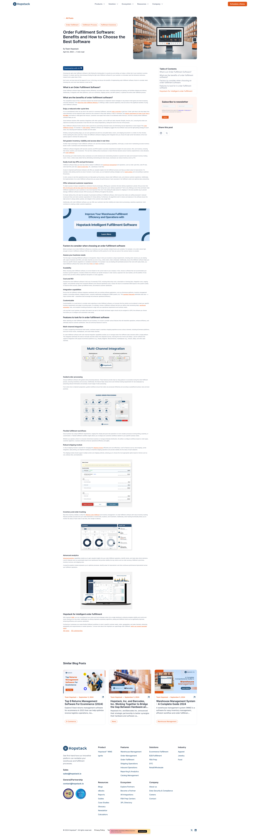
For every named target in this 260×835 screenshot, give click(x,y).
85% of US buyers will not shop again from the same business (80, 188)
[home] (21, 4)
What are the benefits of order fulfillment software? (176, 76)
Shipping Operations (129, 764)
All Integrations (127, 795)
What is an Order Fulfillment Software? (175, 72)
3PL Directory (126, 803)
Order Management (129, 756)
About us (153, 787)
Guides (101, 799)
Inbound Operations (129, 767)
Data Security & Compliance (161, 791)
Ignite (100, 756)
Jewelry (181, 756)
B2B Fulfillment (155, 756)
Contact (152, 799)
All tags (66, 631)
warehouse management (110, 164)
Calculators (103, 814)
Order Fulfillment (127, 760)
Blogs (100, 787)
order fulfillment (70, 152)
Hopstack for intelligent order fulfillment (176, 91)
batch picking (128, 172)
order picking (86, 127)
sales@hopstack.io (72, 773)
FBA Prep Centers (128, 799)
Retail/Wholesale (156, 767)
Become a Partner (128, 791)
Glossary (101, 807)
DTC (151, 764)
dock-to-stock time (82, 166)
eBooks (101, 791)
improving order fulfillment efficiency (88, 102)
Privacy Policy (99, 830)
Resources (103, 782)
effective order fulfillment (93, 514)
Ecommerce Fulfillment (158, 752)
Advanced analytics (68, 558)
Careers (152, 795)
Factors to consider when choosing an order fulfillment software (175, 81)
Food (180, 760)
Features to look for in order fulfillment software (175, 87)
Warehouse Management (131, 752)
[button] (100, 4)
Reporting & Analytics (130, 771)
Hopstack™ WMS (105, 752)
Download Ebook (142, 831)
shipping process (98, 447)
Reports (101, 795)
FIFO (91, 263)
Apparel (181, 752)
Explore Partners (128, 787)
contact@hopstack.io (73, 783)
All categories (77, 631)
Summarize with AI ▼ (73, 68)
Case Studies (103, 803)
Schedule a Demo (237, 4)
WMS (72, 617)
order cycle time (116, 111)
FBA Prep (153, 760)
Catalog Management (130, 775)
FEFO (96, 263)
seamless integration (129, 294)
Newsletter (102, 810)
